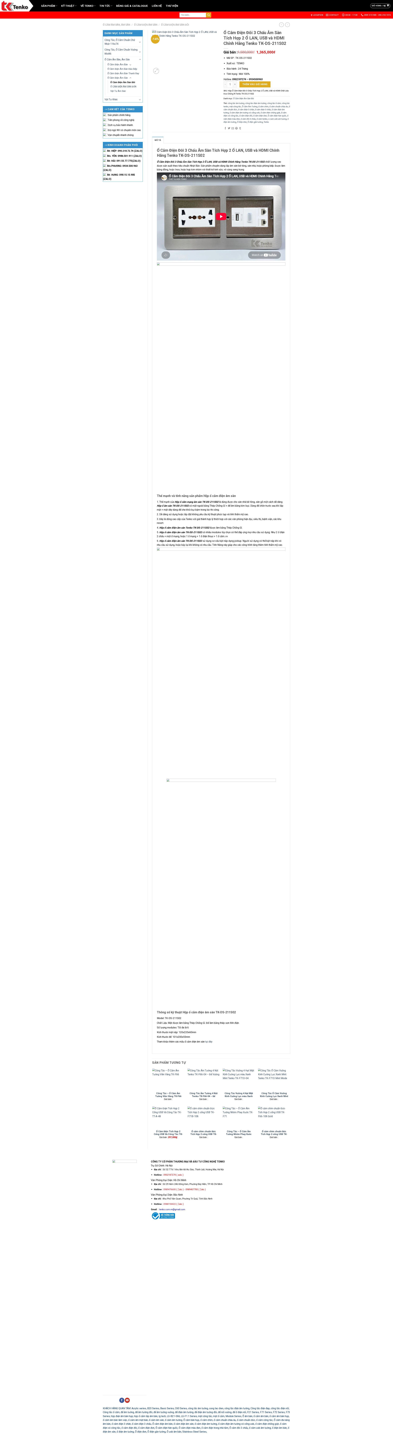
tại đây (208, 1041)
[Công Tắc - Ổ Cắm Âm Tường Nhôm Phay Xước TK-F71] (239, 1117)
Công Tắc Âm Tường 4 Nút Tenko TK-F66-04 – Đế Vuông (204, 1096)
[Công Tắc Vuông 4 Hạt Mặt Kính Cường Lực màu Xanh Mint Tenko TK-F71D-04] (239, 1079)
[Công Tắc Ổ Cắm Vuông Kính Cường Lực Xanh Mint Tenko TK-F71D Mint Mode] (274, 1079)
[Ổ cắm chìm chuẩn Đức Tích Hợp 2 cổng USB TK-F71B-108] (204, 1117)
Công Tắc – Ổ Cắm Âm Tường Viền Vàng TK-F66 (168, 1094)
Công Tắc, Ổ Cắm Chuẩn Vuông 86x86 (121, 51)
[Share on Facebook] (225, 128)
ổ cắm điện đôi (245, 116)
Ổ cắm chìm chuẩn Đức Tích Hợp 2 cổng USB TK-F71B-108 (203, 1134)
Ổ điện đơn (242, 122)
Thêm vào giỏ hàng (255, 84)
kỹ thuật (67, 5)
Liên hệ (157, 5)
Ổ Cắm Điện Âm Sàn (145, 24)
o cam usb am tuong (277, 119)
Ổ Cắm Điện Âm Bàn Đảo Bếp (122, 69)
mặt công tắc (235, 106)
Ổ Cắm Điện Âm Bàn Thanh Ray (123, 73)
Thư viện (172, 5)
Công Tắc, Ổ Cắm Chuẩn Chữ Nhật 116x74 (120, 42)
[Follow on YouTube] (127, 1400)
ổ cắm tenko (262, 119)
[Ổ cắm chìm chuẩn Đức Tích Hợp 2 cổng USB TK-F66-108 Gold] (274, 1117)
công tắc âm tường (236, 103)
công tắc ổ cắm (274, 103)
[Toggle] (140, 42)
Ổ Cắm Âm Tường (249, 106)
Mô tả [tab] (158, 140)
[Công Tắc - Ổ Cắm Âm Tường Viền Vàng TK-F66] (168, 1079)
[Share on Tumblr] (240, 128)
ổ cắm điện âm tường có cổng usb (245, 112)
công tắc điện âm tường (255, 103)
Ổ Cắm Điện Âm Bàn (117, 64)
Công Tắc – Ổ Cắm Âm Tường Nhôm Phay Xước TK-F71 (238, 1134)
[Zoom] (156, 71)
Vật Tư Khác (111, 99)
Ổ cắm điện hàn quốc (277, 116)
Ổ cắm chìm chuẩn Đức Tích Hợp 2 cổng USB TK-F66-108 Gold (274, 1134)
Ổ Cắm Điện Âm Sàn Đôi (175, 24)
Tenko (266, 122)
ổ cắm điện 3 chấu (263, 109)
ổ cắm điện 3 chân (246, 109)
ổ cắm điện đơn (260, 116)
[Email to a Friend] (233, 128)
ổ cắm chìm (263, 106)
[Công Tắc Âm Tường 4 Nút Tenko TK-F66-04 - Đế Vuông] (204, 1079)
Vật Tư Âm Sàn (118, 91)
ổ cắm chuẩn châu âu (278, 106)
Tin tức (104, 5)
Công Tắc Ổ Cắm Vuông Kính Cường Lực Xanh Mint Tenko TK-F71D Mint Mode (274, 1096)
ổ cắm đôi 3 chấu (248, 119)
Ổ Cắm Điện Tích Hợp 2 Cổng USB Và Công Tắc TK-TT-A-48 (168, 1134)
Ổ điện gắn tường (255, 122)
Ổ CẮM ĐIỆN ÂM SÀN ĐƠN (123, 86)
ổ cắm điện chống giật (270, 112)
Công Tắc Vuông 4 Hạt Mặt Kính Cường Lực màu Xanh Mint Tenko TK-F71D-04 (239, 1096)
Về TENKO (87, 5)
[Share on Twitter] (229, 128)
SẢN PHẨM (48, 5)
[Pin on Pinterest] (236, 128)
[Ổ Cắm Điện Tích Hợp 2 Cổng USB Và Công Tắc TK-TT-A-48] (168, 1117)
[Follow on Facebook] (121, 1400)
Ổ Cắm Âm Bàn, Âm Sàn (116, 24)
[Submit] (208, 15)
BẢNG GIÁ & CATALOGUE (132, 5)
